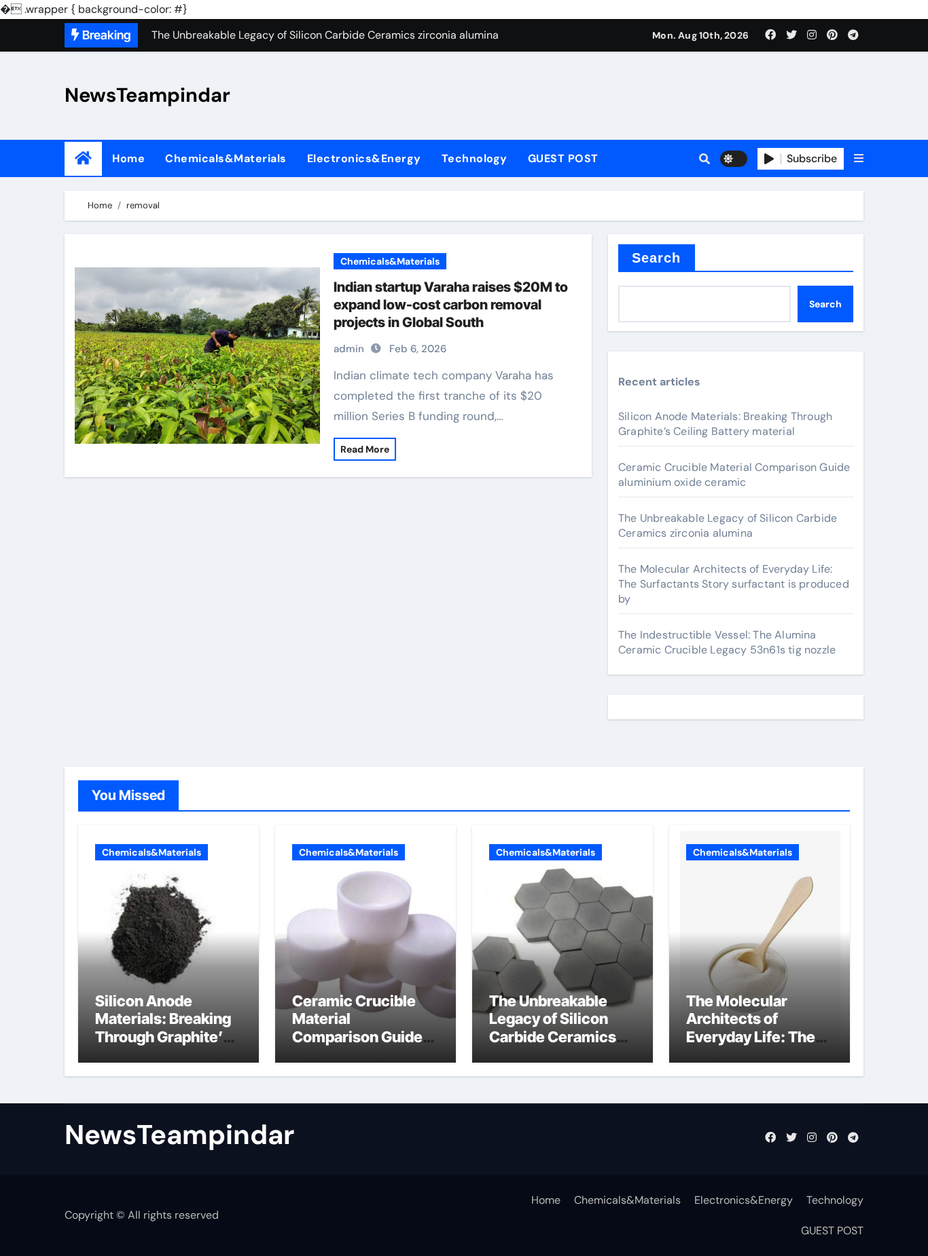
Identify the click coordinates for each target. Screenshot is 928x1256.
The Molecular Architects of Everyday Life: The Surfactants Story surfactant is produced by (733, 584)
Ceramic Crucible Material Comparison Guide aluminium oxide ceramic (734, 474)
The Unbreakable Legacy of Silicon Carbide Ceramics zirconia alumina (727, 525)
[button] (858, 158)
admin (349, 349)
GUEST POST (563, 158)
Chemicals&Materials (226, 158)
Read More (364, 449)
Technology (474, 158)
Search (656, 257)
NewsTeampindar (147, 95)
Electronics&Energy (364, 158)
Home (128, 158)
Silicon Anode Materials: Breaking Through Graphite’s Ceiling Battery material (725, 423)
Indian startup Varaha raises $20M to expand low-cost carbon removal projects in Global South (451, 304)
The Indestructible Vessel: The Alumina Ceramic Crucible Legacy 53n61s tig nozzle (727, 642)
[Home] (83, 158)
